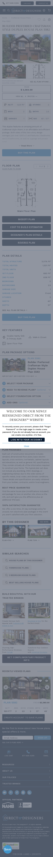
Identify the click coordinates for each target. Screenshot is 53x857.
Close (26, 446)
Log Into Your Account (26, 439)
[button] (7, 849)
